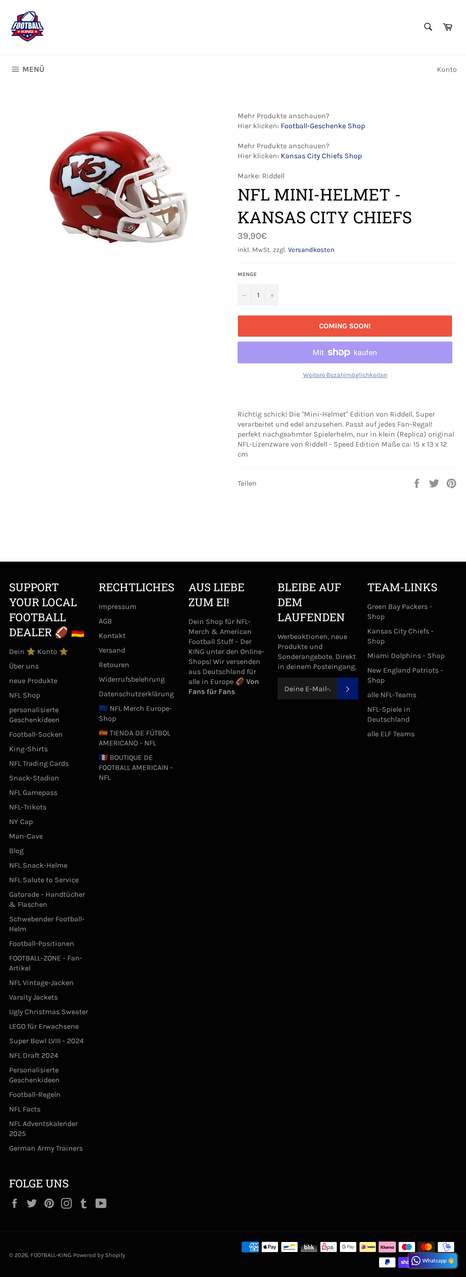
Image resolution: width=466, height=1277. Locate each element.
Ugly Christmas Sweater (48, 1011)
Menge (247, 274)
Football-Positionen (41, 943)
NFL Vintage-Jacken (41, 982)
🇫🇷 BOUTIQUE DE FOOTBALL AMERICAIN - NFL (136, 767)
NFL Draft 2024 (33, 1055)
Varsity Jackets (33, 997)
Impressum (118, 606)
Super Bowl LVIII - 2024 (46, 1040)
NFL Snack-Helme (38, 865)
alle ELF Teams (391, 733)
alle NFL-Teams (391, 694)
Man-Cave (26, 836)
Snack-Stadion (34, 778)
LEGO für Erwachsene (44, 1026)
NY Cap (21, 821)
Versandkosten (311, 250)
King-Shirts (28, 748)
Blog (16, 850)
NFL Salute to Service (44, 879)
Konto (447, 69)
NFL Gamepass (33, 792)
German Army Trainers (46, 1148)
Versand (112, 650)
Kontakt (112, 635)
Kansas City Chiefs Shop (321, 155)
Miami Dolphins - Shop (406, 655)
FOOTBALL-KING (50, 1255)
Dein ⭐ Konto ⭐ (38, 651)
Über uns (24, 666)
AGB (105, 621)
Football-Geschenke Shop (323, 125)
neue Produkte (33, 680)
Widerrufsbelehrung (132, 679)
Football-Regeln (35, 1094)
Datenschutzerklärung (136, 693)
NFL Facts (25, 1109)
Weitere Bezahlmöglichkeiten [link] (345, 375)
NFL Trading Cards (39, 763)
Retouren (114, 664)
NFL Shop (24, 695)
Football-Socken (36, 734)
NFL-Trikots (27, 807)
